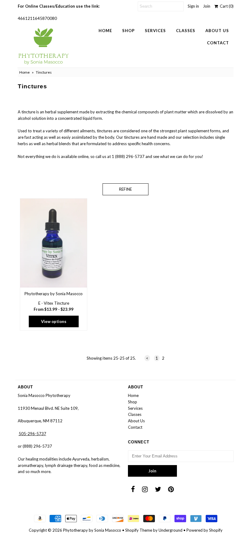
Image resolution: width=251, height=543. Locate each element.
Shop (128, 30)
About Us (217, 30)
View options (53, 321)
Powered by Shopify (204, 530)
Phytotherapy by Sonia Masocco (92, 530)
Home (105, 30)
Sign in (193, 6)
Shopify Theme (138, 530)
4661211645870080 (37, 18)
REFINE (125, 189)
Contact (218, 42)
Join (206, 6)
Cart (226, 6)
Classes (185, 30)
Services (155, 30)
